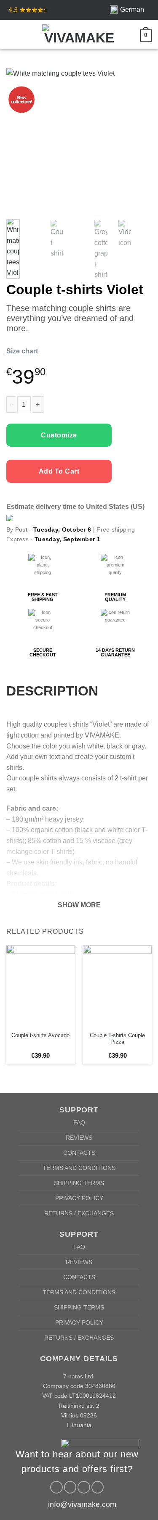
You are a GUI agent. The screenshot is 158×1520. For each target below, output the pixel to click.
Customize (59, 435)
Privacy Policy (79, 1198)
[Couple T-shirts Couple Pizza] (117, 986)
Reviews (79, 1137)
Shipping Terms (79, 1183)
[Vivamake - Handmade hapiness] (79, 34)
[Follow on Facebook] (56, 1487)
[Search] (25, 34)
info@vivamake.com (82, 1504)
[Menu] (11, 34)
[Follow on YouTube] (97, 1487)
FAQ (79, 1122)
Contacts (79, 1152)
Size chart (22, 351)
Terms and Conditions (79, 1167)
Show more (79, 905)
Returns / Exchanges (79, 1213)
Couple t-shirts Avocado (40, 1035)
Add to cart (59, 471)
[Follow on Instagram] (70, 1487)
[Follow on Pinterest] (84, 1487)
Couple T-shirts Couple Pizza (117, 1039)
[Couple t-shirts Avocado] (40, 986)
